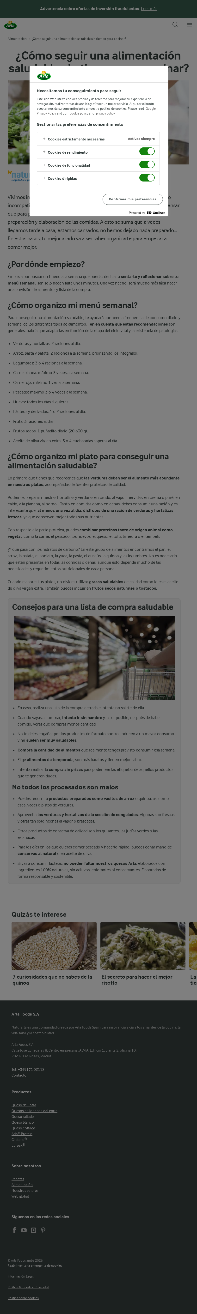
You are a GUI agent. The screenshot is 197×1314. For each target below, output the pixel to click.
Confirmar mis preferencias (132, 199)
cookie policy (79, 113)
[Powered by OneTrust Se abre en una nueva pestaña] (147, 213)
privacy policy (105, 113)
